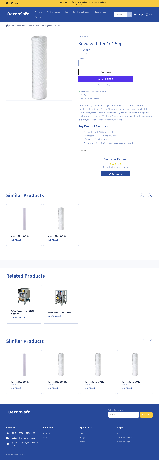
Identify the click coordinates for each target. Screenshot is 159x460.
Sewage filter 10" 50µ (51, 25)
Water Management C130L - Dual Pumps (23, 312)
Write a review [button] (115, 174)
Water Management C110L (59, 312)
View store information (90, 99)
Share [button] (83, 150)
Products (21, 25)
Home (11, 25)
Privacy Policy (123, 433)
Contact (46, 437)
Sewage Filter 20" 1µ (131, 382)
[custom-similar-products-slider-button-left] (142, 195)
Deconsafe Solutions (18, 454)
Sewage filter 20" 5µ (20, 236)
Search (83, 433)
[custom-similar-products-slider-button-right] (150, 195)
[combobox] (123, 14)
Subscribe (146, 415)
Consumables (33, 25)
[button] (39, 12)
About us (47, 433)
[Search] (129, 14)
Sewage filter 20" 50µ (57, 236)
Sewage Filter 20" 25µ (95, 382)
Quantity (81, 58)
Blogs (82, 437)
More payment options (105, 85)
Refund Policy (123, 441)
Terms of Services (125, 437)
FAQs (82, 441)
